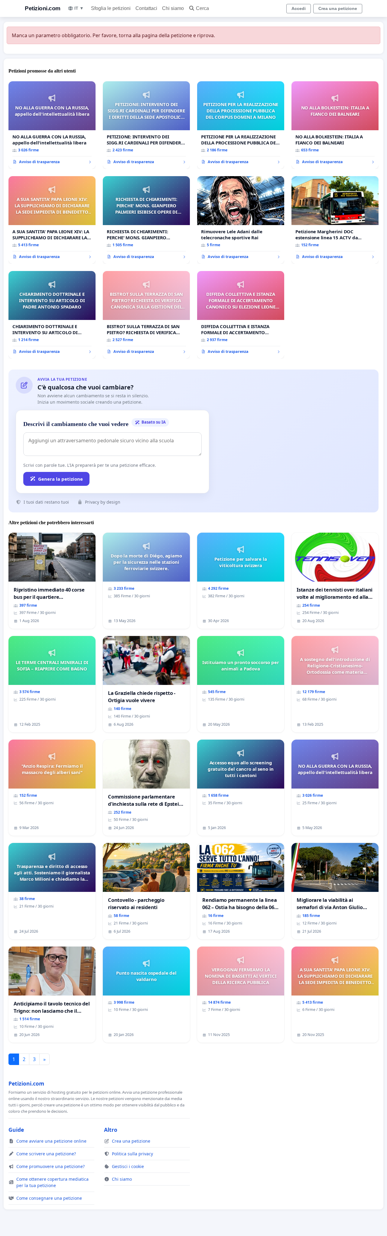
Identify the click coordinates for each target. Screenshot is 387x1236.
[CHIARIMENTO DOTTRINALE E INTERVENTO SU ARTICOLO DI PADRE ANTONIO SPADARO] (52, 315)
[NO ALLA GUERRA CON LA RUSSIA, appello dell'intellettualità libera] (52, 125)
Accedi (298, 8)
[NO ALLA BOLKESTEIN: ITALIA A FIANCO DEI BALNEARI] (335, 125)
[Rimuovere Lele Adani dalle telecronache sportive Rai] (240, 220)
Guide (16, 1129)
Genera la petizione (60, 479)
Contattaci (146, 8)
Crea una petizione (337, 8)
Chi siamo (173, 8)
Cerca (202, 8)
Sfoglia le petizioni (111, 8)
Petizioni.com (42, 8)
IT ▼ (79, 8)
